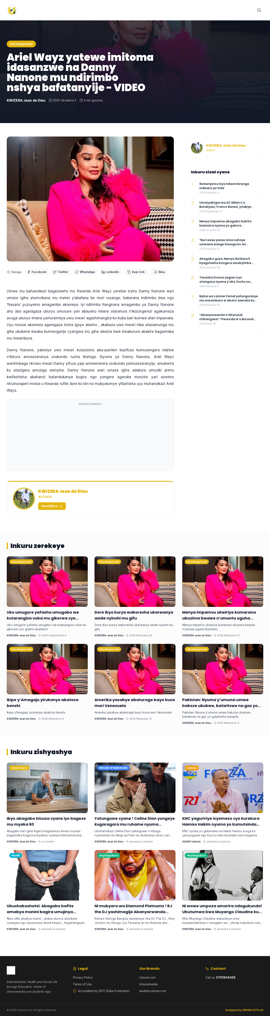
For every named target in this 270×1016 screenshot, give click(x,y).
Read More (50, 506)
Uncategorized (21, 44)
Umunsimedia (148, 984)
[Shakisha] (259, 10)
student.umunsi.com (152, 991)
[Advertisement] (90, 437)
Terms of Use (82, 984)
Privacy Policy (83, 977)
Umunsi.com (147, 977)
